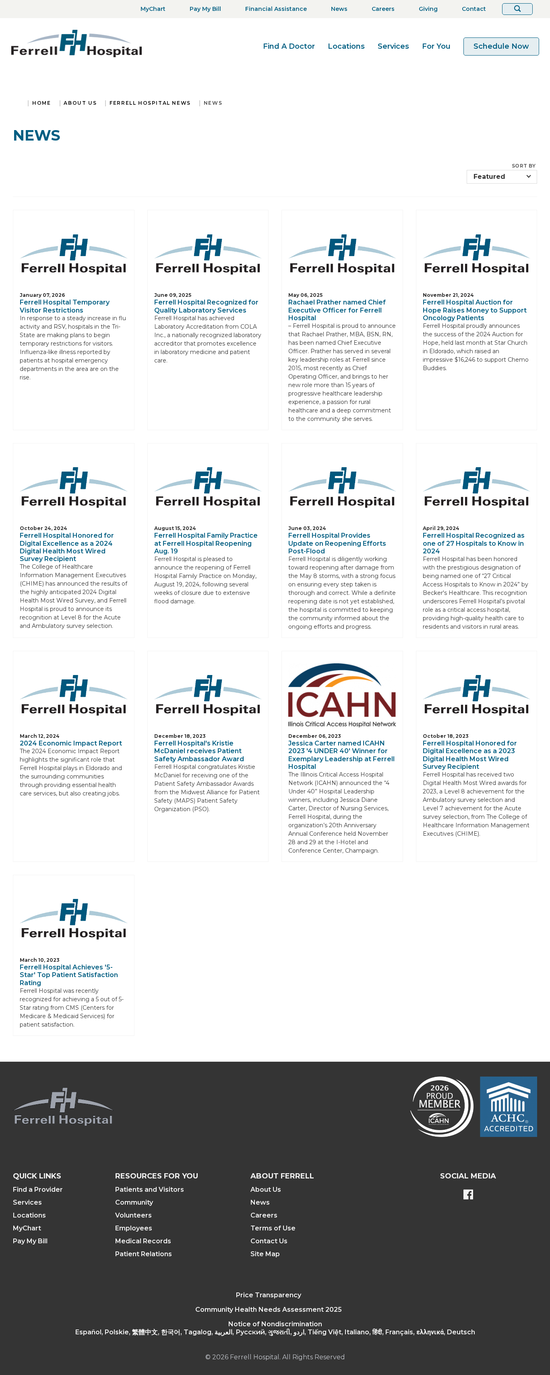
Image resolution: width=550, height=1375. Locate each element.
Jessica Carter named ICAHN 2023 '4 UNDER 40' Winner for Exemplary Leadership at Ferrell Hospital (341, 754)
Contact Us (268, 1241)
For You (436, 46)
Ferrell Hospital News (150, 103)
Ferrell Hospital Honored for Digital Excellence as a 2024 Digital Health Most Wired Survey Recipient (67, 547)
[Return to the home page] (76, 43)
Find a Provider (38, 1189)
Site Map (265, 1254)
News (213, 103)
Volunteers (133, 1215)
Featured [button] (489, 176)
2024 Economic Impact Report (71, 743)
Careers (263, 1215)
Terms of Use (273, 1228)
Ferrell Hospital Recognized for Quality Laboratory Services (206, 306)
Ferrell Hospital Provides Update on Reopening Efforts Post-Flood (337, 543)
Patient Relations (143, 1254)
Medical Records (143, 1241)
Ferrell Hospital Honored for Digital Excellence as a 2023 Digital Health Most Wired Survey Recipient (470, 754)
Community (134, 1202)
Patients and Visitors (149, 1189)
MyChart (27, 1228)
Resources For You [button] (156, 1176)
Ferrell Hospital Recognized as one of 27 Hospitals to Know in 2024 (474, 543)
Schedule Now (501, 46)
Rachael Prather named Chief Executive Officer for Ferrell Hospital (337, 309)
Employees (133, 1228)
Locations (346, 46)
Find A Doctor (289, 46)
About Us (80, 103)
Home (41, 103)
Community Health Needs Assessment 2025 (268, 1309)
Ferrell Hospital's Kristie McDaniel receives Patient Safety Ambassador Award (199, 750)
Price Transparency (268, 1295)
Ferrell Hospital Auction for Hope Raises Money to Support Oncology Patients (475, 309)
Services (393, 46)
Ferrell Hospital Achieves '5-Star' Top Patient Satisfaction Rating (69, 974)
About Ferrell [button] (282, 1176)
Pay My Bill (30, 1241)
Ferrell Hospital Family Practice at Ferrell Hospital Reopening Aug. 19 (206, 543)
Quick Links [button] (37, 1176)
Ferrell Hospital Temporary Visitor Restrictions (65, 306)
